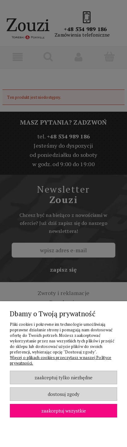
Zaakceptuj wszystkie (63, 411)
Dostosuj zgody (64, 394)
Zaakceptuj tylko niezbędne (63, 377)
